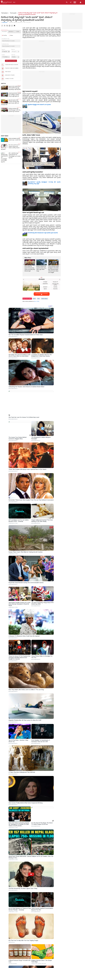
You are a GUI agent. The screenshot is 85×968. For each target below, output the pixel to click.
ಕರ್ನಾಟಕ (41, 279)
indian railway (44, 298)
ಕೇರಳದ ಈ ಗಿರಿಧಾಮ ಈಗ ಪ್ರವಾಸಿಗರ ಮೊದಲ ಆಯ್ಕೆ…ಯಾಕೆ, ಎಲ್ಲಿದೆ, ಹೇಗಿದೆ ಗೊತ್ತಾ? (41, 269)
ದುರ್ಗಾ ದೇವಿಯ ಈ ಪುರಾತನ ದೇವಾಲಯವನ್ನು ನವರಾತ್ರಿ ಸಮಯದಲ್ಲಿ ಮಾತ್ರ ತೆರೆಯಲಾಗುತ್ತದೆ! (30, 269)
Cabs (17, 32)
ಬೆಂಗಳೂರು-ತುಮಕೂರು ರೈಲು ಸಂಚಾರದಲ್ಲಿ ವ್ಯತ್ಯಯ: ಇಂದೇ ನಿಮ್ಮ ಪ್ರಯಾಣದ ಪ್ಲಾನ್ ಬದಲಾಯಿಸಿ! (14, 110)
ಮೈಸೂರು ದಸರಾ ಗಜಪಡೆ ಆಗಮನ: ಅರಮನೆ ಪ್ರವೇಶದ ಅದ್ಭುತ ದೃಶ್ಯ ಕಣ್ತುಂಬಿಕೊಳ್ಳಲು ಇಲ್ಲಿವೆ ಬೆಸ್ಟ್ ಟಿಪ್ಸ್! (15, 88)
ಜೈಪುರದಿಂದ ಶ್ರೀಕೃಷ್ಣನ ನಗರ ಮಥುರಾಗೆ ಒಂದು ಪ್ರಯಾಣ (39, 104)
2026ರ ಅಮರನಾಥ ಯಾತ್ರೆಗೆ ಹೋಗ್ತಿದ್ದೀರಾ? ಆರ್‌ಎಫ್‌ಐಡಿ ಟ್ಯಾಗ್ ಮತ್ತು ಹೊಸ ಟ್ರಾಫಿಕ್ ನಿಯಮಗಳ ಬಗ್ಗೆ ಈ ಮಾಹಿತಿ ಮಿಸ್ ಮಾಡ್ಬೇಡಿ (53, 269)
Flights (4, 32)
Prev (24, 264)
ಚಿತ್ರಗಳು (45, 289)
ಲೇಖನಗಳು (55, 289)
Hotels (11, 32)
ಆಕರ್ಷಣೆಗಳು (45, 284)
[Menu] (6, 3)
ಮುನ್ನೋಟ (45, 282)
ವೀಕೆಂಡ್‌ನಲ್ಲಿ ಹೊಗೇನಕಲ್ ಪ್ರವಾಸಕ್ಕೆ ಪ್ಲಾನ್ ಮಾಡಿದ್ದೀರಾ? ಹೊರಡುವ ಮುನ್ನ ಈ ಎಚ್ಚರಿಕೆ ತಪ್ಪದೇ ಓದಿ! (15, 95)
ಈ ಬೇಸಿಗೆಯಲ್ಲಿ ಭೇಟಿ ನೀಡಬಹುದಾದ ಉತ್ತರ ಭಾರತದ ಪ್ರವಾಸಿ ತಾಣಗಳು (43, 233)
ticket (34, 298)
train (38, 298)
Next (59, 264)
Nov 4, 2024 (36, 301)
